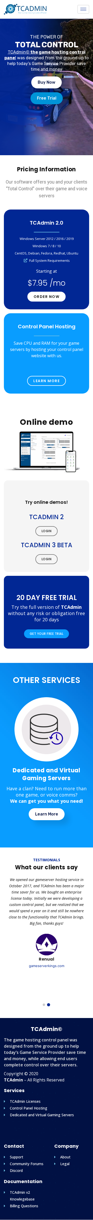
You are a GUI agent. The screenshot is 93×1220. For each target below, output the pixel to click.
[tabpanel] (46, 923)
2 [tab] (48, 1004)
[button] (46, 82)
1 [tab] (44, 1004)
